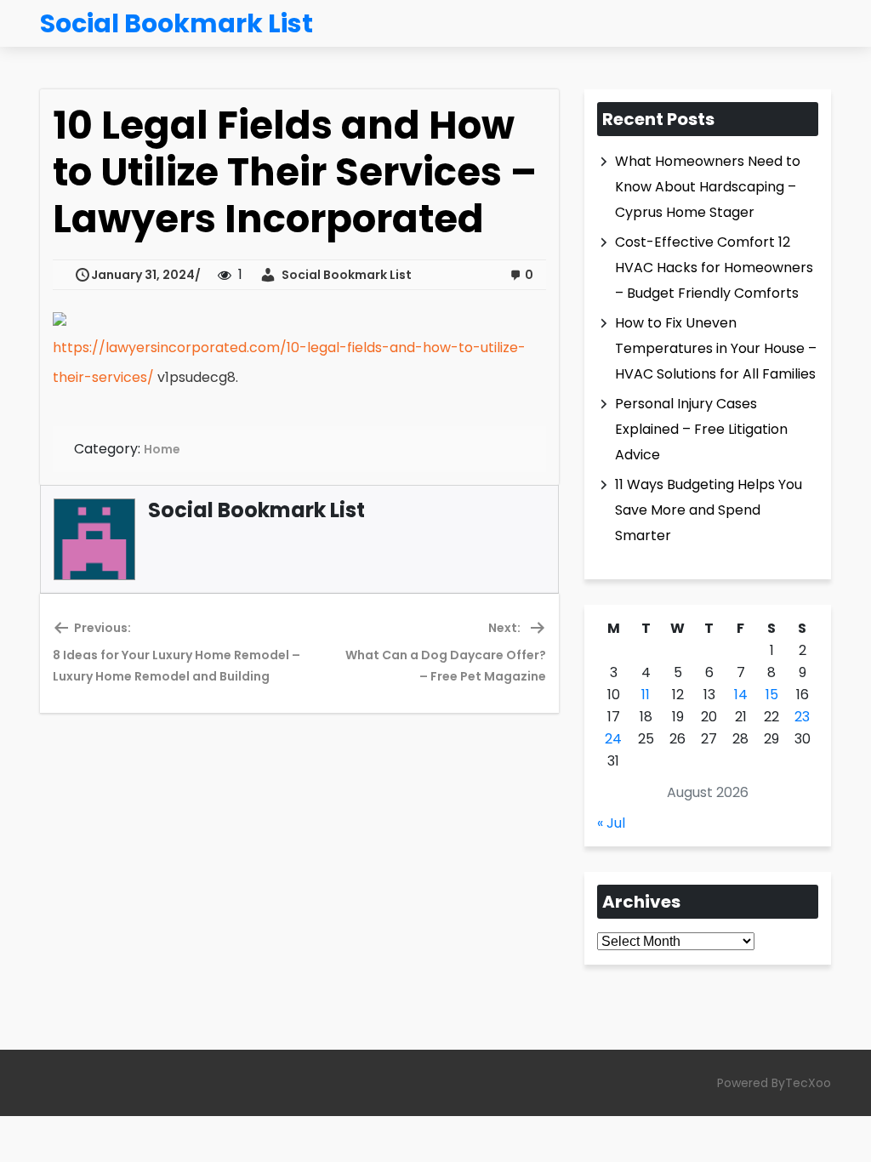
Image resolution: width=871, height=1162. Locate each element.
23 (802, 716)
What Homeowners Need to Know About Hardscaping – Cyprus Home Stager (707, 186)
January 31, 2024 (143, 274)
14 (741, 694)
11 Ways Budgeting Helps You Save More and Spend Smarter (708, 510)
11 (645, 694)
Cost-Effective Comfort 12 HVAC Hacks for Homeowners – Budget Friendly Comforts (714, 267)
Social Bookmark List (344, 274)
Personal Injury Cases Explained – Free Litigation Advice (701, 429)
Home (162, 449)
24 (613, 739)
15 (772, 694)
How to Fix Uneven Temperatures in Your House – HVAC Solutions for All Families (716, 348)
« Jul (611, 823)
